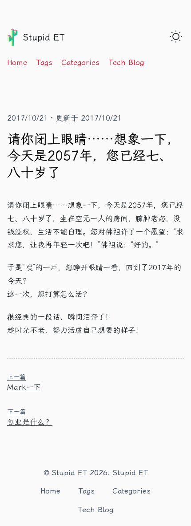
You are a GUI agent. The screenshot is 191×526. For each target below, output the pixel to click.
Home (17, 62)
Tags (44, 62)
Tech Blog (126, 62)
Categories (80, 62)
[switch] (176, 36)
